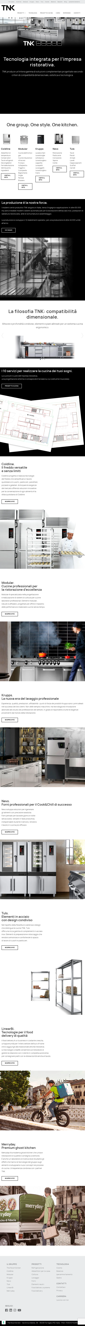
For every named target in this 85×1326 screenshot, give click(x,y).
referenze (67, 13)
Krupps (32, 1)
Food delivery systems (41, 1287)
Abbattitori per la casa (41, 1271)
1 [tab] (40, 359)
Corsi (58, 13)
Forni (34, 1281)
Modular (25, 1)
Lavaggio (35, 1278)
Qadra (59, 1278)
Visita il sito (7, 176)
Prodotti (20, 13)
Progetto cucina (46, 13)
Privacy (59, 1290)
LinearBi (10, 1287)
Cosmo (47, 1)
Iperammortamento (74, 1)
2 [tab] (42, 359)
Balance (53, 1)
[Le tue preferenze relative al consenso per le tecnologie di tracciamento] (4, 1322)
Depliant (60, 1)
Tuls (42, 1)
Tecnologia (33, 13)
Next (82, 334)
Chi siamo (11, 1)
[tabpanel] (42, 333)
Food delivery (37, 1291)
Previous (3, 334)
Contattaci (61, 1287)
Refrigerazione (38, 1268)
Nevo (37, 1)
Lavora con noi (62, 1300)
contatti (77, 13)
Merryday (11, 1291)
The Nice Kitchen (14, 1268)
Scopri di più (10, 501)
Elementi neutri (38, 1284)
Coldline (18, 1)
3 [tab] (44, 359)
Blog (65, 1)
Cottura (35, 1274)
